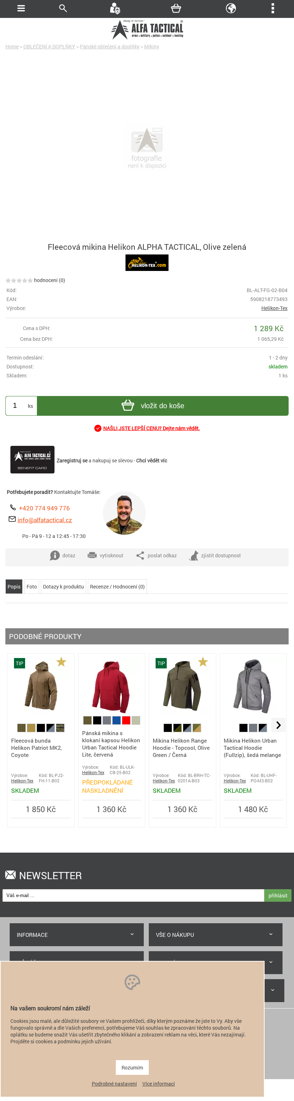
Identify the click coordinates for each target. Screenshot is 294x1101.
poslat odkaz (162, 555)
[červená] (127, 722)
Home (12, 46)
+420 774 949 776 (44, 508)
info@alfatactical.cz (45, 520)
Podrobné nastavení (114, 1083)
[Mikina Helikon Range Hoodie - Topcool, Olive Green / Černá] (182, 712)
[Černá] (41, 730)
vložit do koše (162, 406)
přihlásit (278, 895)
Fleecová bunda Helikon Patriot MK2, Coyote (36, 747)
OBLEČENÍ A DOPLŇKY (49, 46)
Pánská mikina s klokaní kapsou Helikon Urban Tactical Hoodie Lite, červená (111, 743)
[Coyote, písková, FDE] (32, 730)
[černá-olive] (178, 730)
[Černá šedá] (51, 730)
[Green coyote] (197, 730)
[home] (147, 38)
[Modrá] (117, 722)
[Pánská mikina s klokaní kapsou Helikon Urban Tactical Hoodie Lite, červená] (111, 712)
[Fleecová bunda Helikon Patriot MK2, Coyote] (41, 712)
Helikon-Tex (274, 308)
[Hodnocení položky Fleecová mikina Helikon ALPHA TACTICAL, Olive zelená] (19, 280)
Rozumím (132, 1067)
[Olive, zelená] (22, 730)
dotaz (68, 555)
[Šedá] (107, 722)
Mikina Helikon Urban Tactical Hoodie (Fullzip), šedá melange (252, 747)
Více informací (158, 1083)
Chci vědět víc (151, 460)
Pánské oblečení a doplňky (109, 46)
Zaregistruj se (72, 460)
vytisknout (111, 555)
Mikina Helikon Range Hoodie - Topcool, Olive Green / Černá (181, 747)
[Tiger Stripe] (60, 730)
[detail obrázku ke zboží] (147, 148)
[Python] (136, 722)
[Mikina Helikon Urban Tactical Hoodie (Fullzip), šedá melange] (253, 712)
